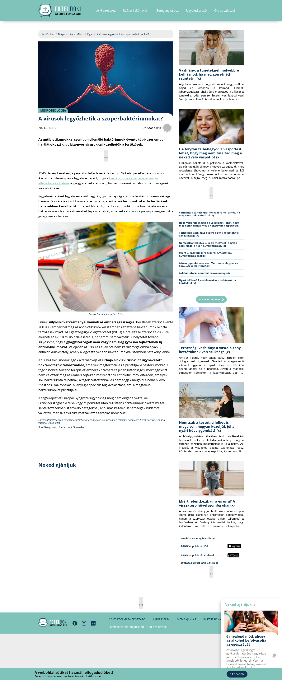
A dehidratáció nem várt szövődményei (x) (205, 273)
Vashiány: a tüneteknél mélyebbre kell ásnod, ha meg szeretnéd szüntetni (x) (209, 74)
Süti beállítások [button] (157, 627)
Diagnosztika (65, 34)
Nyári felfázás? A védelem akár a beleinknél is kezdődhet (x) (207, 281)
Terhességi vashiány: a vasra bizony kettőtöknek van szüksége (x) (209, 234)
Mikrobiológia (84, 34)
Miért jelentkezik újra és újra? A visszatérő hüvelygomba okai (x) (205, 254)
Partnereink (212, 619)
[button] (242, 10)
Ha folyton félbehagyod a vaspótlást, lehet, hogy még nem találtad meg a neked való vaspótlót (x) (210, 153)
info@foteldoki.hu (132, 627)
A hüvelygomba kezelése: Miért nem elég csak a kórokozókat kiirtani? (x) (208, 264)
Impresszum (161, 619)
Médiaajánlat (186, 619)
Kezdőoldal (47, 34)
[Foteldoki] (52, 623)
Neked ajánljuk (238, 604)
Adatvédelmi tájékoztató (127, 619)
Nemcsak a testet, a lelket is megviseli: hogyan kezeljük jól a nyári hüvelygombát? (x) (208, 244)
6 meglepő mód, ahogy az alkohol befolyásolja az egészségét (246, 640)
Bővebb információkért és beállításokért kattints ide (68, 676)
